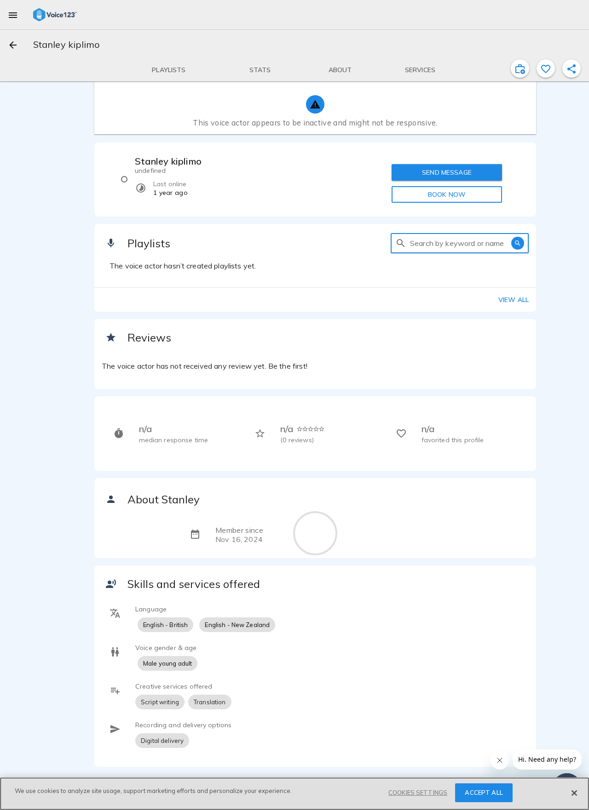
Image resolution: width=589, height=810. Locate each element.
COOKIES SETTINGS (417, 792)
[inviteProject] (520, 68)
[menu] (13, 15)
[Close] (574, 793)
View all (513, 300)
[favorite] (546, 68)
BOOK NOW (447, 194)
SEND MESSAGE (447, 172)
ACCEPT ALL (483, 792)
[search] (401, 243)
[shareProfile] (571, 68)
